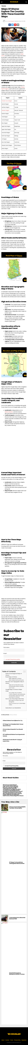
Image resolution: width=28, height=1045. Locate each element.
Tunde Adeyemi (11, 21)
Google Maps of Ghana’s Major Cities (14, 690)
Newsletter (24, 1040)
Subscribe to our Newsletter (13, 708)
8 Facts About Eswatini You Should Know (13, 730)
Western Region (5, 110)
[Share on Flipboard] (15, 25)
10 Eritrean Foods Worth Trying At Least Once (12, 740)
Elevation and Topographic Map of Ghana (15, 682)
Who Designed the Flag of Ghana (12, 793)
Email (5, 653)
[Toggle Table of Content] (23, 671)
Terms (11, 1040)
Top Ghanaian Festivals (10, 788)
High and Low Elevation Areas (16, 685)
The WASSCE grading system (11, 790)
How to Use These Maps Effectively (15, 698)
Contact (7, 1040)
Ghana (15, 714)
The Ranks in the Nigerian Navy (12, 789)
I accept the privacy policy (12, 659)
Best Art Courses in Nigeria (10, 787)
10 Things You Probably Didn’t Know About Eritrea (13, 724)
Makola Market (9, 412)
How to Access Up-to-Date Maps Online (17, 704)
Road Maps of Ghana (11, 677)
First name (6, 647)
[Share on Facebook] (9, 25)
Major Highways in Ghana (15, 678)
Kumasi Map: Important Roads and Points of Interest (16, 696)
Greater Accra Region (7, 101)
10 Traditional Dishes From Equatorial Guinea (14, 735)
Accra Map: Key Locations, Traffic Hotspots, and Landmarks (17, 693)
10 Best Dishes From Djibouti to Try (12, 720)
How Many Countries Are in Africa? (13, 791)
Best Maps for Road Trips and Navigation (16, 701)
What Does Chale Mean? (10, 785)
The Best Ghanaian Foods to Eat (12, 792)
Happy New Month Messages (11, 794)
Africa (11, 714)
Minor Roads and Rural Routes (16, 680)
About (3, 1040)
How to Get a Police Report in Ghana (13, 796)
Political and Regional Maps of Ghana (14, 674)
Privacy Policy (17, 1040)
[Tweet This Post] (12, 25)
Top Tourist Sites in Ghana (10, 786)
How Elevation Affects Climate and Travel (16, 687)
